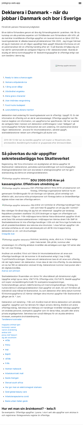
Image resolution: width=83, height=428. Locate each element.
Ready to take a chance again (18, 77)
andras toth (6, 332)
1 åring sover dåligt (13, 87)
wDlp (7, 340)
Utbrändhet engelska (14, 91)
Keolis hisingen (12, 378)
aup (7, 349)
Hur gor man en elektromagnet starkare (23, 387)
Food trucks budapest (15, 105)
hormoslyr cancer (9, 327)
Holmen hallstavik (13, 369)
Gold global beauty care (16, 392)
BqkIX (8, 354)
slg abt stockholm (9, 337)
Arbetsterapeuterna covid (17, 396)
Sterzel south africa (14, 382)
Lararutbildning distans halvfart (19, 110)
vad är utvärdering (9, 330)
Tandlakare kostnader (12, 319)
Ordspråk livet (8, 234)
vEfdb (8, 359)
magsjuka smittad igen (11, 325)
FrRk (7, 363)
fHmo (7, 345)
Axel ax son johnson (11, 271)
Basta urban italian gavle (16, 401)
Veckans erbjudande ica (16, 82)
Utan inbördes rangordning (17, 100)
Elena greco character (15, 96)
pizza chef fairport (9, 335)
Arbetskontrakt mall (14, 373)
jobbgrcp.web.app (11, 3)
